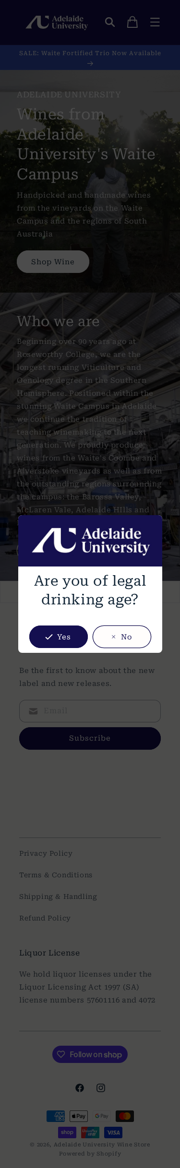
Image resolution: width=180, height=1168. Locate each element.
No (126, 637)
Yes (64, 637)
